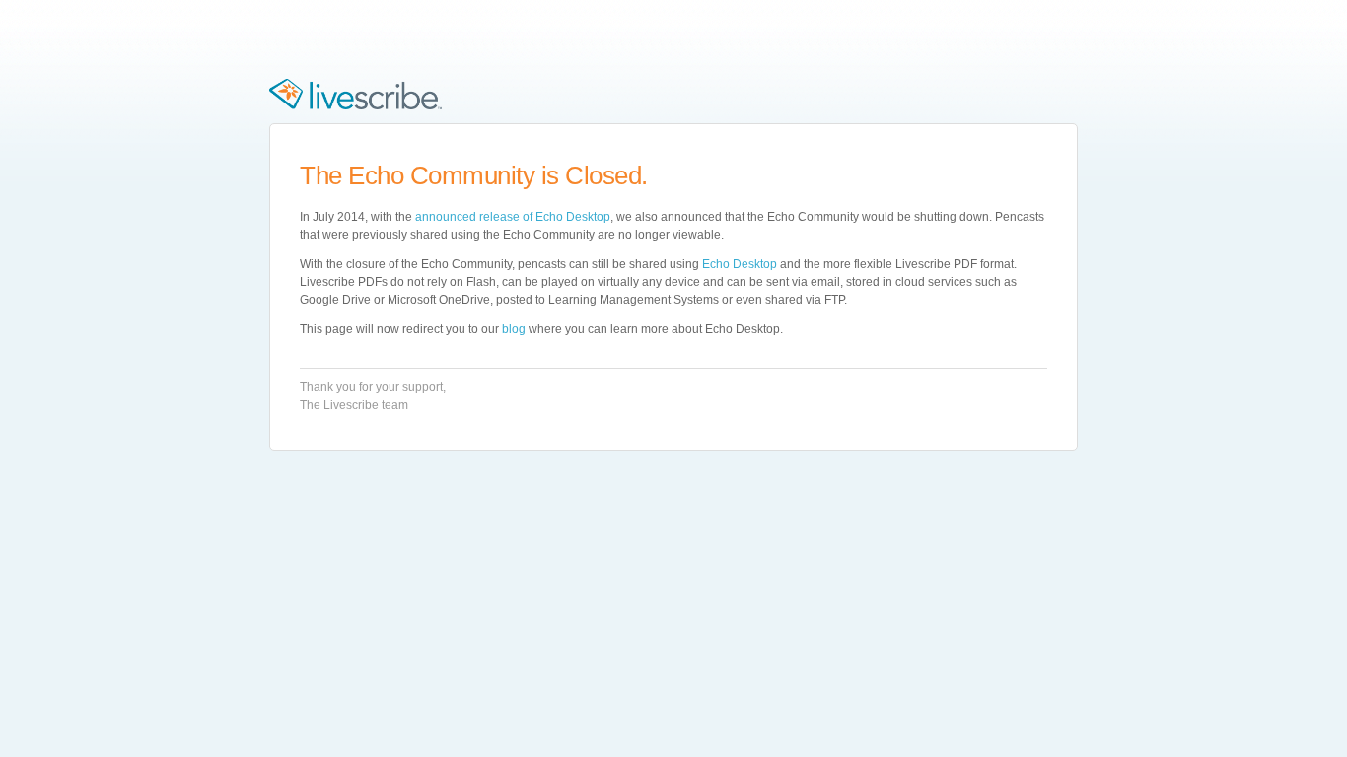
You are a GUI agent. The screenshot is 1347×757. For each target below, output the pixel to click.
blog (514, 329)
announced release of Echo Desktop (512, 217)
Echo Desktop (739, 264)
